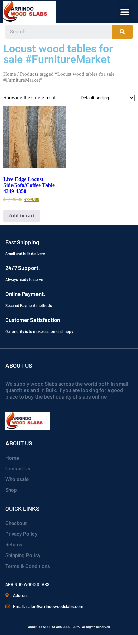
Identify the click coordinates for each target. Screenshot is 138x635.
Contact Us (17, 469)
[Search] (122, 32)
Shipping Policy (22, 555)
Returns (13, 545)
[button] (125, 12)
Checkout (16, 523)
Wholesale (17, 479)
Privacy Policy (21, 534)
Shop (11, 490)
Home (9, 74)
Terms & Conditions (27, 566)
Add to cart (22, 215)
